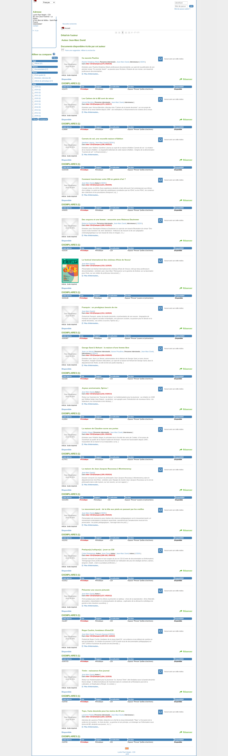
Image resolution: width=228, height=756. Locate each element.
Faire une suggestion (72, 50)
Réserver (187, 79)
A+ (37, 31)
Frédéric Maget (87, 432)
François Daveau (101, 634)
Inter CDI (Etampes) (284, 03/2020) (99, 355)
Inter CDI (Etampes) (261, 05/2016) (99, 434)
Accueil (67, 28)
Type (34, 61)
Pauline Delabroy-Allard (90, 62)
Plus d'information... (91, 74)
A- (33, 30)
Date (34, 84)
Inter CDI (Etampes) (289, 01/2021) (99, 225)
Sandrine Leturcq (88, 143)
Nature (35, 67)
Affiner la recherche (88, 50)
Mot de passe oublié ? (182, 9)
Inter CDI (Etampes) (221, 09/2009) (99, 185)
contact (35, 26)
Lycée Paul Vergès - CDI (126, 752)
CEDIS (142, 62)
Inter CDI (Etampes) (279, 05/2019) (99, 64)
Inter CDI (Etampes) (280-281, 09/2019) (100, 555)
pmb (127, 754)
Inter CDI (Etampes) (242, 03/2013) (99, 394)
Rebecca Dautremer (89, 223)
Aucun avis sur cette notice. (174, 59)
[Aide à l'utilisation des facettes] (54, 54)
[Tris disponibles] (62, 50)
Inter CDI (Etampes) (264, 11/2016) (99, 676)
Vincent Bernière (88, 102)
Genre (35, 73)
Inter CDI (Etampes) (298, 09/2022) (99, 144)
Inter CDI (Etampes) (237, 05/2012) (99, 596)
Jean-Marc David (123, 62)
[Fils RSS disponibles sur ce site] (127, 748)
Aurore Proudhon (117, 352)
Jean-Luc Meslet (88, 352)
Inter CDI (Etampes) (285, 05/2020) (99, 515)
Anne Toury (106, 553)
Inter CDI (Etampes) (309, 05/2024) (99, 474)
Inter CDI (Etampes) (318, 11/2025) (99, 266)
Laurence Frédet (88, 715)
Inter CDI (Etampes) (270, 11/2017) (99, 104)
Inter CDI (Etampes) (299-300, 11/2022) (100, 636)
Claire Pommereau (88, 553)
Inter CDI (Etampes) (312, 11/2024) (99, 313)
